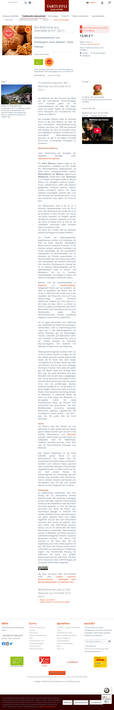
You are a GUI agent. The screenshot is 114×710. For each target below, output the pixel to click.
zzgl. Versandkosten (93, 44)
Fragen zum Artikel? (47, 600)
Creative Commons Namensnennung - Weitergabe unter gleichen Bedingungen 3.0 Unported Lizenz (57, 579)
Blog (58, 646)
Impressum (33, 633)
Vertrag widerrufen (57, 673)
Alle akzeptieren (81, 702)
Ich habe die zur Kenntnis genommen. (96, 648)
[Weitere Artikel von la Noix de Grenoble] (97, 89)
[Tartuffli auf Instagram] (7, 646)
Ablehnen (67, 702)
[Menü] (110, 688)
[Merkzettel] (110, 3)
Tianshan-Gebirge (67, 285)
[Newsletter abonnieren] (109, 641)
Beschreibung (39, 75)
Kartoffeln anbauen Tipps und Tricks (68, 628)
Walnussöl (71, 434)
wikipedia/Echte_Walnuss (48, 158)
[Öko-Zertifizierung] (17, 662)
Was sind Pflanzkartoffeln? (67, 635)
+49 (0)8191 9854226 (12, 635)
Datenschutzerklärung (37, 635)
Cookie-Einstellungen (37, 627)
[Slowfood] (44, 662)
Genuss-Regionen (63, 638)
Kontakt (32, 630)
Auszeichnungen (54, 75)
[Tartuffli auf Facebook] (3, 646)
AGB (31, 638)
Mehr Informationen (47, 706)
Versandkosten (62, 677)
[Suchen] (25, 2)
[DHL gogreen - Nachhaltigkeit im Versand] (100, 662)
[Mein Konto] (102, 3)
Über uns (60, 649)
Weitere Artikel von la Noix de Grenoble (55, 602)
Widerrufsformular (36, 649)
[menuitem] (110, 3)
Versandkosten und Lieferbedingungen (36, 642)
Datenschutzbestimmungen (95, 649)
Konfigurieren (96, 702)
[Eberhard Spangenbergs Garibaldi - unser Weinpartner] (72, 662)
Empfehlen (86, 56)
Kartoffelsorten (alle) (64, 633)
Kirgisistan (42, 285)
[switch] (106, 701)
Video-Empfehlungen (65, 643)
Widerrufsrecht (35, 646)
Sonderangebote (63, 641)
